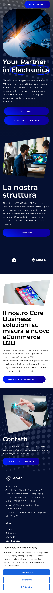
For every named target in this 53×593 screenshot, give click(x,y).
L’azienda (10, 537)
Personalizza (26, 580)
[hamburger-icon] (19, 4)
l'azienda (27, 232)
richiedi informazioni (21, 461)
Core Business (12, 541)
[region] (26, 568)
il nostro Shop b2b (26, 120)
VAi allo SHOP (37, 4)
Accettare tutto (26, 572)
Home (8, 529)
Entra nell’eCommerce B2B (24, 379)
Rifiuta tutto (26, 587)
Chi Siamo (26, 111)
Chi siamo (10, 533)
